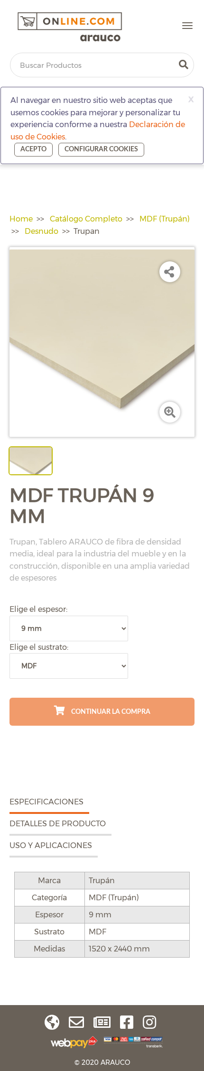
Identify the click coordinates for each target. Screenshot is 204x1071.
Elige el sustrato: (38, 647)
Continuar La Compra (110, 712)
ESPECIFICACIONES (46, 801)
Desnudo (41, 231)
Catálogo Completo (86, 218)
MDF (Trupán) (164, 218)
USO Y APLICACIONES (50, 845)
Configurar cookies (101, 149)
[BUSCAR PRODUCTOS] (183, 65)
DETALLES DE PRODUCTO (57, 823)
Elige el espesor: (38, 609)
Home (21, 218)
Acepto (33, 149)
